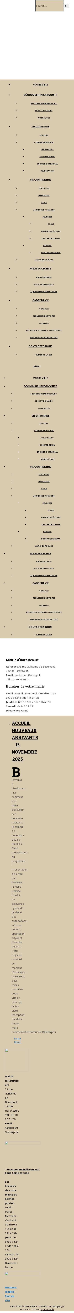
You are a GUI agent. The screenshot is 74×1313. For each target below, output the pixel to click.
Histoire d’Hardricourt (44, 103)
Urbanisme (44, 195)
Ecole (51, 224)
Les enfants (47, 149)
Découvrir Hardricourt (40, 95)
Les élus (44, 135)
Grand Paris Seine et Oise (43, 337)
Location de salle (44, 284)
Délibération (47, 170)
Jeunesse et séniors (44, 209)
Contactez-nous (40, 346)
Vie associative (40, 268)
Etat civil (44, 188)
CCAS (44, 202)
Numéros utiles (43, 354)
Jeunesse (47, 216)
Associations (43, 277)
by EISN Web (47, 1309)
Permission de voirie (44, 316)
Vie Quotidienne (40, 179)
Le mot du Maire (43, 110)
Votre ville (40, 84)
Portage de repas (51, 252)
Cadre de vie (40, 300)
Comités (44, 323)
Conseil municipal (44, 142)
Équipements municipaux (43, 291)
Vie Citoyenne (40, 126)
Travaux (44, 308)
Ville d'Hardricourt (35, 66)
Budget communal (47, 163)
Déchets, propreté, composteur (44, 330)
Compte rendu (47, 156)
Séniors (47, 245)
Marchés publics (44, 259)
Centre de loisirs (50, 238)
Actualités (44, 117)
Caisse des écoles (50, 231)
